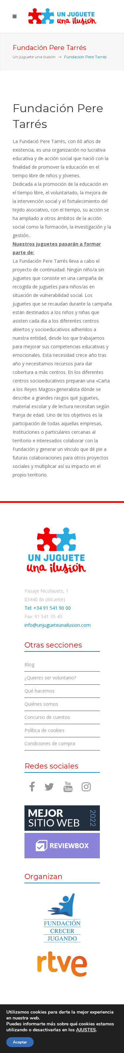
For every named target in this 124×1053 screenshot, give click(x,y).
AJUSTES (86, 1030)
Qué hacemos (39, 691)
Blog (29, 664)
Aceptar (20, 1042)
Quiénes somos (41, 704)
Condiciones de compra (49, 743)
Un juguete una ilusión (34, 56)
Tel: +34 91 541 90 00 (47, 608)
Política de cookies (44, 730)
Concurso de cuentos (47, 717)
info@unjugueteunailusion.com (57, 625)
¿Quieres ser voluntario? (50, 677)
